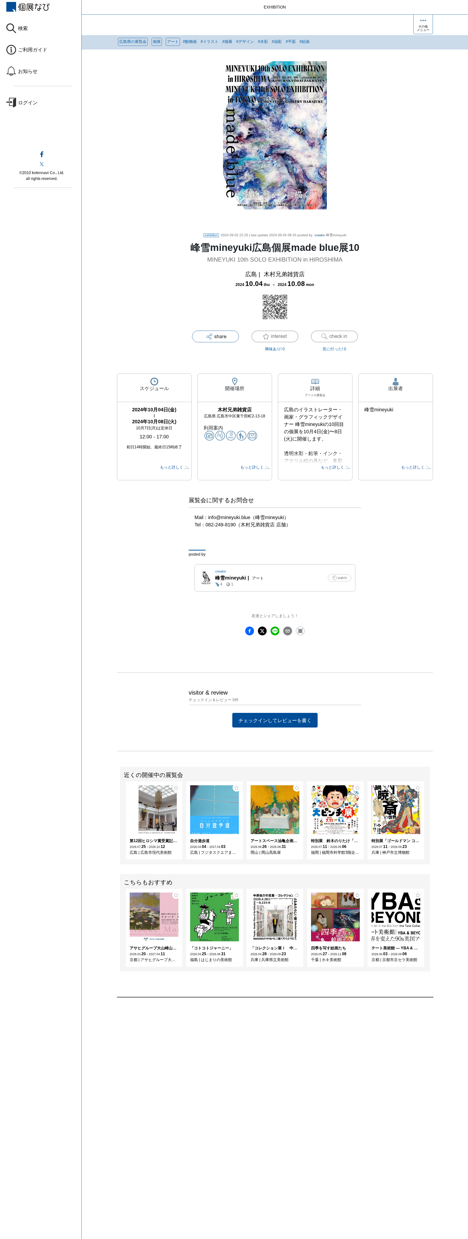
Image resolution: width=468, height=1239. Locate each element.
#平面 (291, 41)
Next (429, 822)
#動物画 (190, 41)
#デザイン (245, 41)
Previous (120, 822)
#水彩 (263, 41)
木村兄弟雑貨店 (284, 274)
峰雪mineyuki (330, 235)
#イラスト (209, 41)
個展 (157, 41)
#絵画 (305, 41)
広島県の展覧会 (132, 41)
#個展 (227, 41)
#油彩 (277, 41)
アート (173, 41)
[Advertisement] (263, 1053)
